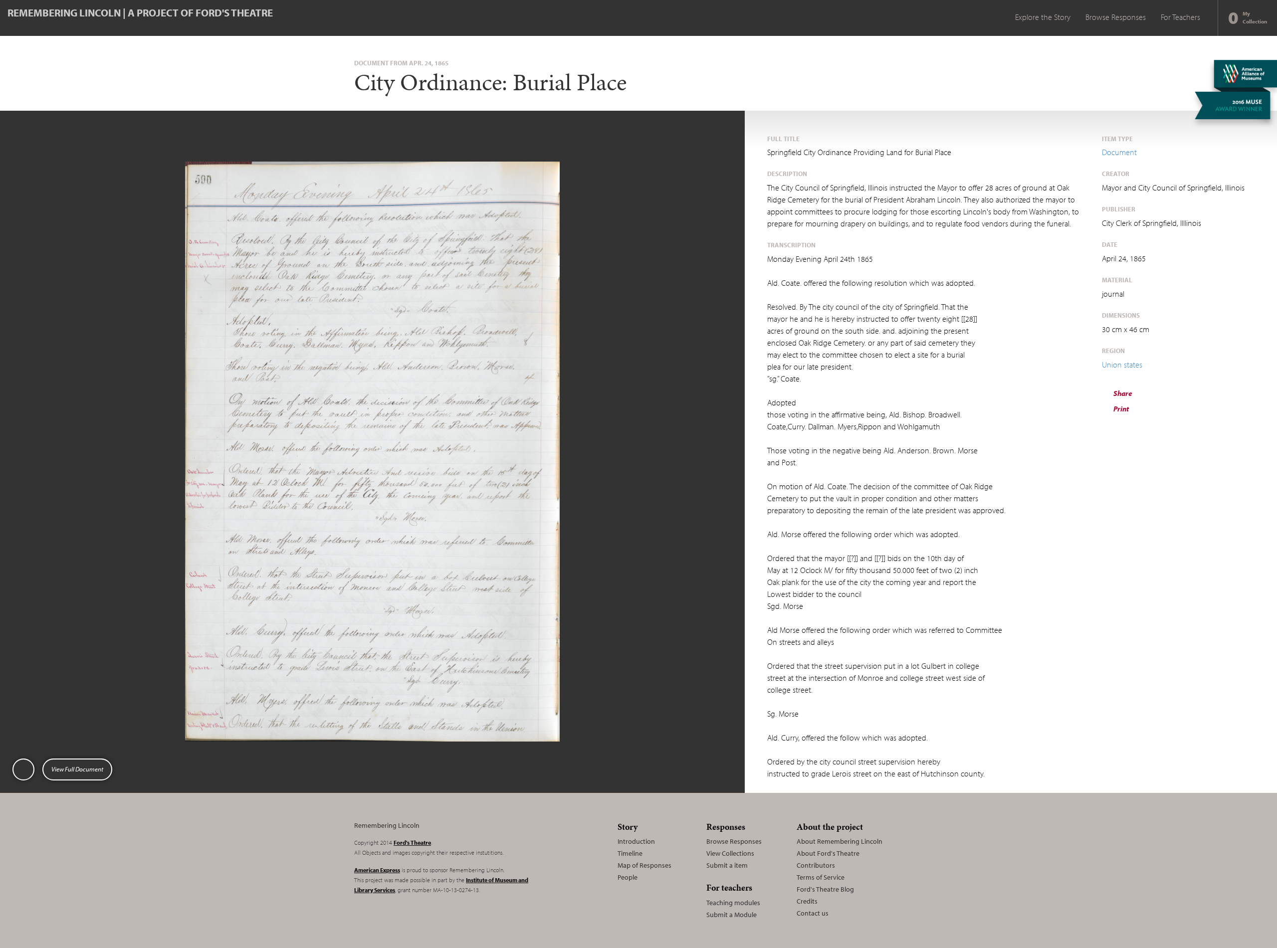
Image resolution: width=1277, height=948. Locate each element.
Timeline (630, 853)
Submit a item (727, 865)
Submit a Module (731, 914)
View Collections (730, 853)
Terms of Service (821, 877)
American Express (377, 870)
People (628, 877)
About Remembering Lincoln (839, 841)
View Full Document (77, 769)
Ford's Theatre (412, 842)
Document (1119, 152)
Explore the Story (1042, 17)
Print (1120, 408)
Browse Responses (1115, 17)
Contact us (813, 913)
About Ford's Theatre (828, 853)
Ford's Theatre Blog (825, 889)
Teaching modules (733, 902)
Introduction (636, 841)
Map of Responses (644, 865)
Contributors (816, 865)
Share (1122, 393)
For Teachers (1180, 17)
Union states (1122, 365)
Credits (807, 901)
